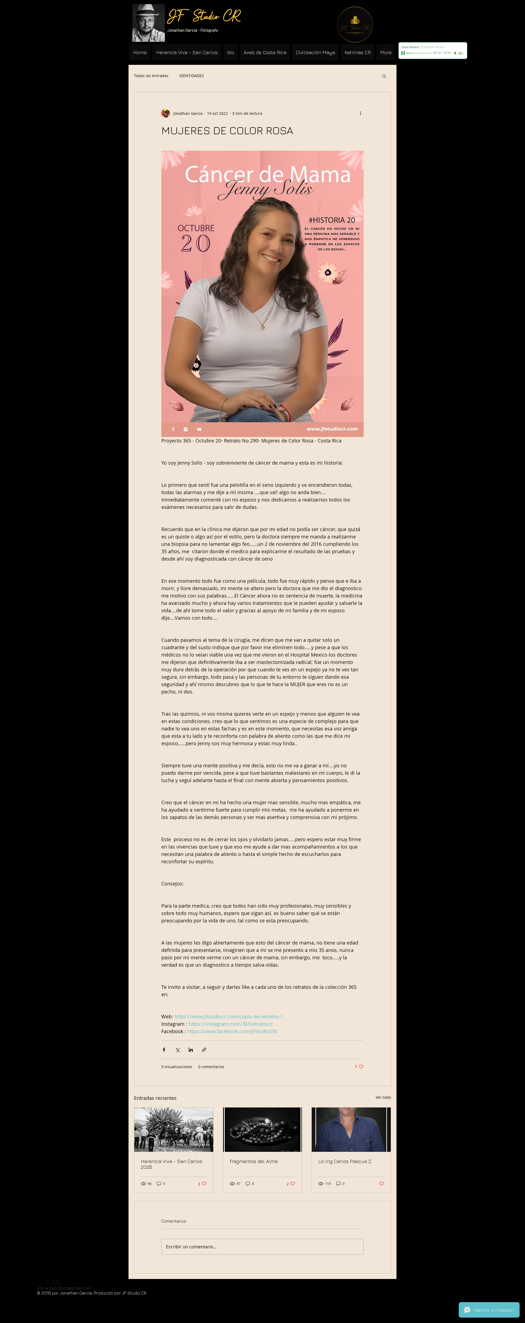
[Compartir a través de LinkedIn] (190, 1049)
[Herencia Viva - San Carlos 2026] (173, 1130)
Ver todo (383, 1097)
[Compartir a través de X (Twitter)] (177, 1049)
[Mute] (455, 53)
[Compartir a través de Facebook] (164, 1049)
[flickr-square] (48, 1282)
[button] (384, 76)
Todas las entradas (151, 75)
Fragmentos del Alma (254, 1161)
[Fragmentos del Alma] (262, 1130)
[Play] (403, 53)
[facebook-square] (40, 1282)
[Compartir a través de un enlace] (204, 1049)
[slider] (461, 53)
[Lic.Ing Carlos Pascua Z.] (351, 1130)
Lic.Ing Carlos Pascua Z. (345, 1161)
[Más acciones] (360, 113)
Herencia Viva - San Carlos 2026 (171, 1164)
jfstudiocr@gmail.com (70, 1288)
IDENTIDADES (191, 75)
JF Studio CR (204, 17)
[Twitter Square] (56, 1282)
